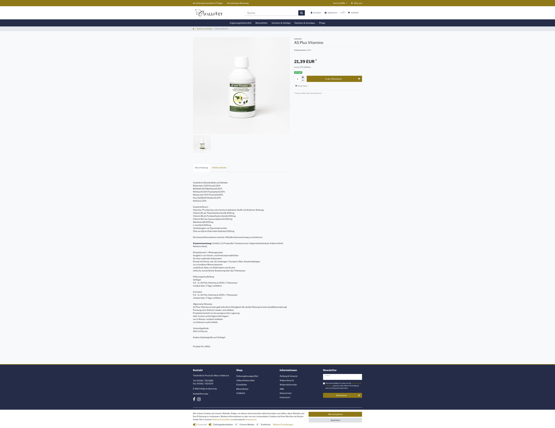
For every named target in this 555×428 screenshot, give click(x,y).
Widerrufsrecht (287, 380)
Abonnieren (341, 395)
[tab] (201, 167)
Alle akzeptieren (335, 414)
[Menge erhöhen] (303, 77)
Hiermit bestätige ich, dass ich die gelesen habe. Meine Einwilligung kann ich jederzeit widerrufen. (343, 385)
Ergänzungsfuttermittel (240, 23)
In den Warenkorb (333, 79)
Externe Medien (247, 424)
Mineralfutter (261, 23)
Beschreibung (201, 167)
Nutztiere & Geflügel (281, 23)
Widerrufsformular (288, 384)
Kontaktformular (200, 393)
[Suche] (301, 12)
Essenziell (202, 424)
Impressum (285, 397)
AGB (282, 389)
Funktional (265, 424)
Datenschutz (286, 393)
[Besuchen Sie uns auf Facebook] (194, 400)
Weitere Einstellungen (283, 424)
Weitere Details (219, 167)
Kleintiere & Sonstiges (305, 23)
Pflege (322, 23)
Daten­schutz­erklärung (222, 419)
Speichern (335, 420)
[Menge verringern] (303, 80)
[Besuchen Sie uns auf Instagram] (199, 400)
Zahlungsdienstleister (223, 424)
